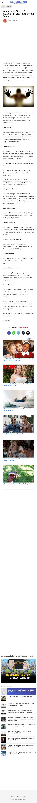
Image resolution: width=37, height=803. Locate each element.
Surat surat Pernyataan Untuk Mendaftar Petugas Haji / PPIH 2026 (19, 732)
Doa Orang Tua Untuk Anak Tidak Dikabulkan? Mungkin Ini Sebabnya (21, 739)
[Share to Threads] (23, 333)
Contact (18, 796)
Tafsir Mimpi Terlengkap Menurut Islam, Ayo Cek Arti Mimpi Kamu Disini (22, 752)
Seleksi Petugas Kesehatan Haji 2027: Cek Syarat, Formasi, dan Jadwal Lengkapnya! (20, 711)
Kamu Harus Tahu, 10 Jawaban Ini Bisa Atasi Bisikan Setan (18, 14)
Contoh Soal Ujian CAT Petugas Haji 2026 (17, 656)
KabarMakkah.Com (22, 799)
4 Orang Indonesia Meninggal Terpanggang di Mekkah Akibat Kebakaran (21, 745)
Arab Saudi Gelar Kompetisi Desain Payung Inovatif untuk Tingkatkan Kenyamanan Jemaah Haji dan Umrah (22, 719)
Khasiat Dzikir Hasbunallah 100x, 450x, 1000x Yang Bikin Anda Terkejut (21, 704)
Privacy (24, 796)
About (12, 796)
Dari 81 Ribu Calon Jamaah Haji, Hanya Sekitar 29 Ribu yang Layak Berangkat (21, 725)
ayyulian (15, 20)
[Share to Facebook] (9, 333)
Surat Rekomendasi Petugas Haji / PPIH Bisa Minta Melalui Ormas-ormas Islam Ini (21, 691)
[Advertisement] (18, 41)
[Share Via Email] (28, 333)
